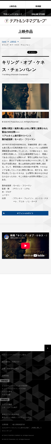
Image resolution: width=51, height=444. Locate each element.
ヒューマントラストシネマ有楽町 (14, 386)
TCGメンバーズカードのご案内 (14, 355)
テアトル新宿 (7, 391)
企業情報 (5, 424)
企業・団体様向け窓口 (10, 369)
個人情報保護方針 (18, 424)
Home (4, 42)
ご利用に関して (36, 428)
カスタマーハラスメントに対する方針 (15, 428)
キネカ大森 (6, 394)
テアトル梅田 (7, 404)
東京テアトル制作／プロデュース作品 (16, 417)
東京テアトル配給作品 (10, 414)
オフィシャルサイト (25, 213)
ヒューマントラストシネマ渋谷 (14, 388)
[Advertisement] (25, 309)
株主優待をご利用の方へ (11, 362)
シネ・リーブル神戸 (9, 407)
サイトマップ (7, 431)
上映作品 (13, 42)
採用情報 (5, 376)
